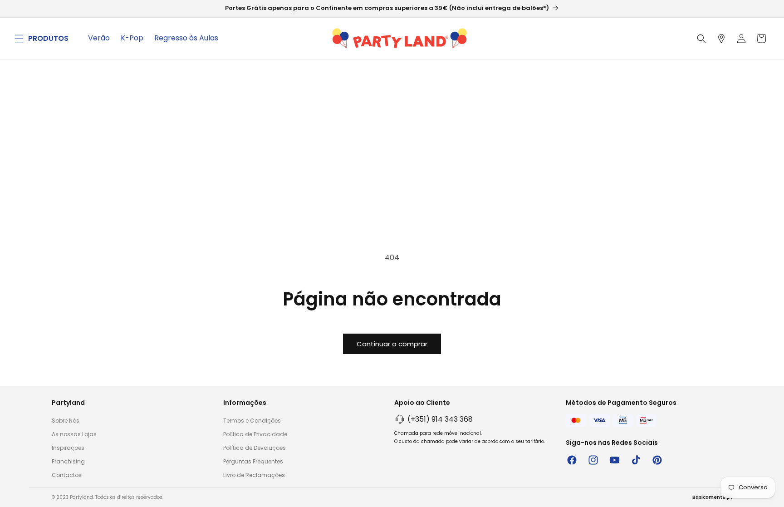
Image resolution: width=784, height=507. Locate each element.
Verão (99, 38)
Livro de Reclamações (254, 475)
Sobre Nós (65, 420)
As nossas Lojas (74, 434)
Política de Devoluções (254, 448)
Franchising (68, 461)
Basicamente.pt (712, 497)
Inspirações (68, 448)
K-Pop (132, 38)
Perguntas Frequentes (253, 461)
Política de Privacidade (255, 434)
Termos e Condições (252, 420)
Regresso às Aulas (186, 38)
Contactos (67, 475)
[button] (19, 39)
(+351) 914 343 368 (440, 419)
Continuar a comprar (392, 344)
